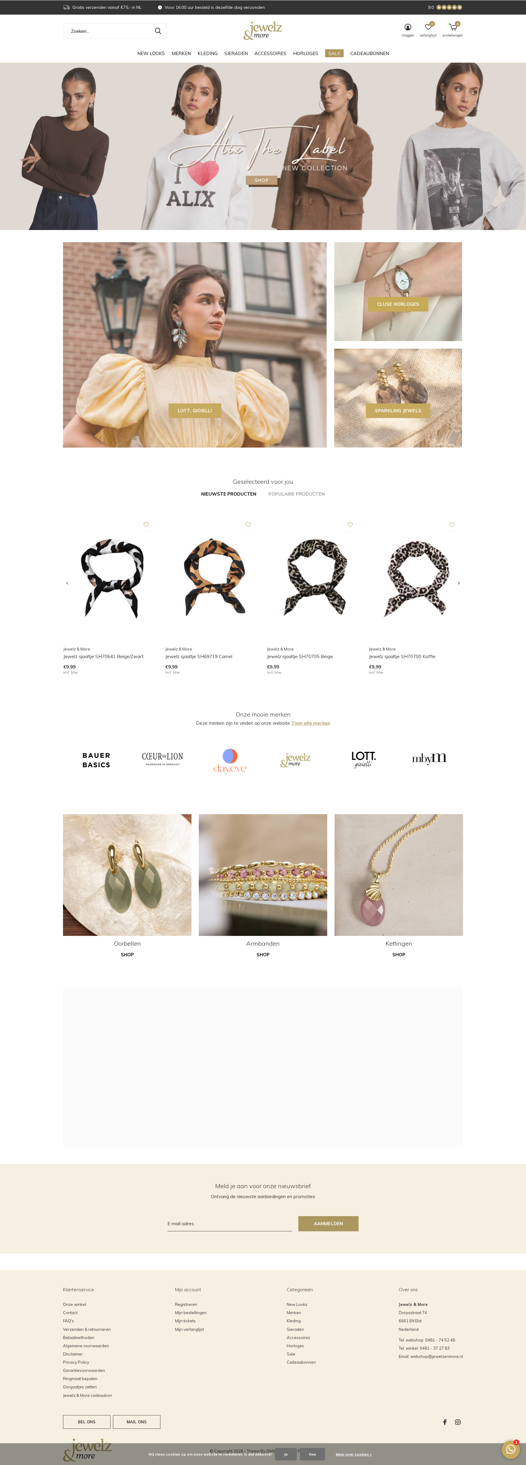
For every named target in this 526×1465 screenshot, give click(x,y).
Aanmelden (328, 1223)
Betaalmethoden (78, 1337)
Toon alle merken (310, 723)
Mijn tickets (185, 1320)
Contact (70, 1312)
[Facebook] (445, 1422)
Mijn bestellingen (191, 1312)
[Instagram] (458, 1422)
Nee (312, 1454)
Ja (286, 1454)
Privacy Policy (76, 1362)
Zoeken (158, 31)
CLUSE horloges (398, 304)
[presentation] (67, 583)
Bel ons (87, 1421)
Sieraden (236, 53)
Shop (127, 954)
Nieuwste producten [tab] (228, 494)
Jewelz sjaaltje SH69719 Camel (198, 656)
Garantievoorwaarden (84, 1370)
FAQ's (68, 1320)
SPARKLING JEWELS (398, 410)
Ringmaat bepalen (80, 1378)
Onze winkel (74, 1304)
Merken (181, 53)
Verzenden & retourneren (87, 1329)
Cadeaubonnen (369, 53)
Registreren (186, 1304)
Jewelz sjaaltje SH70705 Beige (300, 656)
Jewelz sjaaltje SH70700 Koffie (402, 656)
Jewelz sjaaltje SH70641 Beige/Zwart (103, 656)
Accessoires (270, 53)
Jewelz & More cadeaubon (87, 1395)
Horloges (305, 53)
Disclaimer (73, 1354)
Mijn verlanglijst (189, 1329)
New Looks (151, 53)
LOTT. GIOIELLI (195, 410)
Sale (334, 53)
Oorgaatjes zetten (80, 1386)
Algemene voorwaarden (86, 1345)
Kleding (208, 53)
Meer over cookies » (354, 1454)
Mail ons (137, 1421)
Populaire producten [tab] (296, 494)
